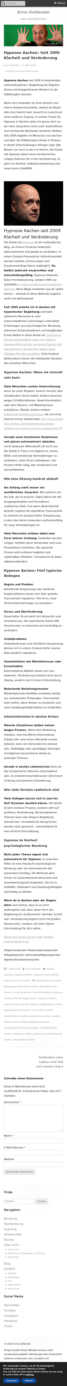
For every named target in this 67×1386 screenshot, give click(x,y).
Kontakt (9, 1268)
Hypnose (28, 242)
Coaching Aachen (22, 992)
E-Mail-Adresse (14, 1147)
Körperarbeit (13, 1234)
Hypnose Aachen (23, 974)
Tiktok (8, 1326)
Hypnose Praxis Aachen (46, 974)
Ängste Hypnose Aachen (48, 980)
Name (9, 1135)
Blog (7, 1263)
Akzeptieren (11, 1380)
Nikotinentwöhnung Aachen (35, 1022)
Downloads (14, 1277)
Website (9, 1159)
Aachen (50, 969)
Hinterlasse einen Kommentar (22, 71)
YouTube (10, 1310)
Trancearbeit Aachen (23, 1039)
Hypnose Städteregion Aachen (46, 1004)
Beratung (10, 1218)
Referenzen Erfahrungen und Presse (26, 1253)
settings (30, 1374)
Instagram (11, 1315)
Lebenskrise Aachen (39, 1016)
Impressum (14, 1288)
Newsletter (13, 1257)
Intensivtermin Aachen (16, 1016)
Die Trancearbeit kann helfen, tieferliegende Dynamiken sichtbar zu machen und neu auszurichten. (33, 424)
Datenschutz (14, 1284)
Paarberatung (13, 1224)
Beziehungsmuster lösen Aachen (21, 986)
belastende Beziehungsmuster (23, 414)
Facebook (10, 1321)
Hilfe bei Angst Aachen (25, 998)
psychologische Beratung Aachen (21, 1028)
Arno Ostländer (33, 12)
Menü (61, 3)
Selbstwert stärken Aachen (27, 1034)
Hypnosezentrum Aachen (17, 980)
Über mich (11, 1245)
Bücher (9, 1239)
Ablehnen (29, 1380)
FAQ (10, 1281)
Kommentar (12, 1102)
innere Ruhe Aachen (42, 1010)
